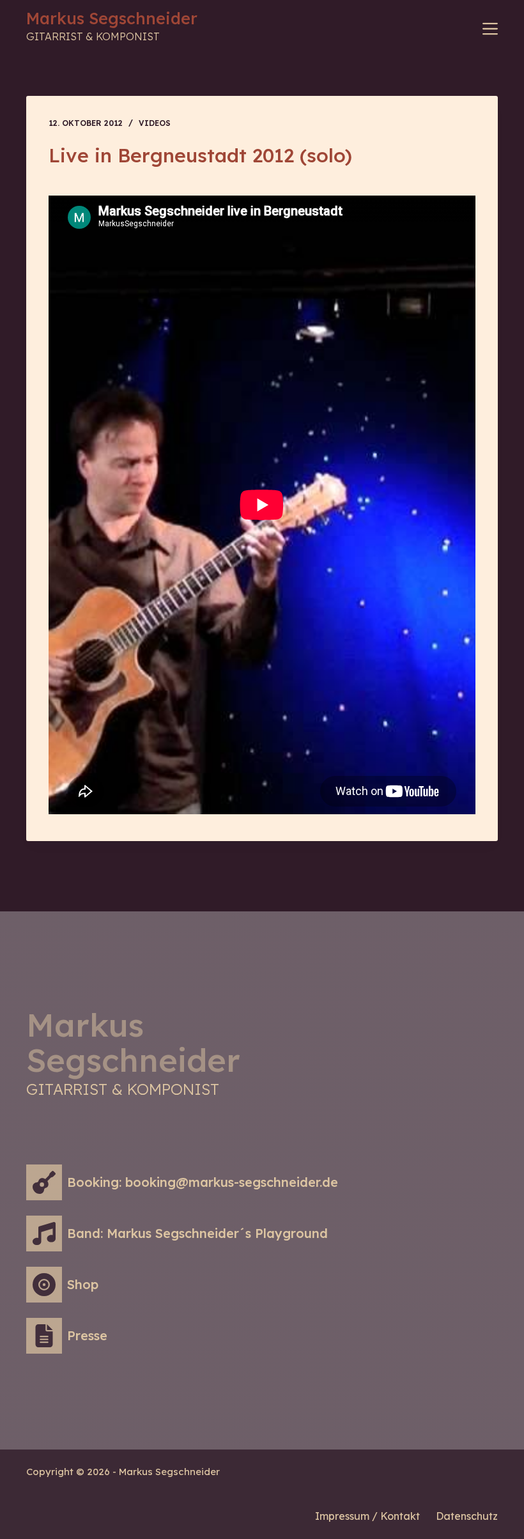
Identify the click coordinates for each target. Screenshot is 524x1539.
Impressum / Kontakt (367, 1516)
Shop (82, 1284)
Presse (87, 1335)
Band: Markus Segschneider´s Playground (197, 1233)
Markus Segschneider (111, 18)
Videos (155, 123)
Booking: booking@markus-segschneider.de (202, 1182)
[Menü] (490, 28)
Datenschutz (467, 1516)
